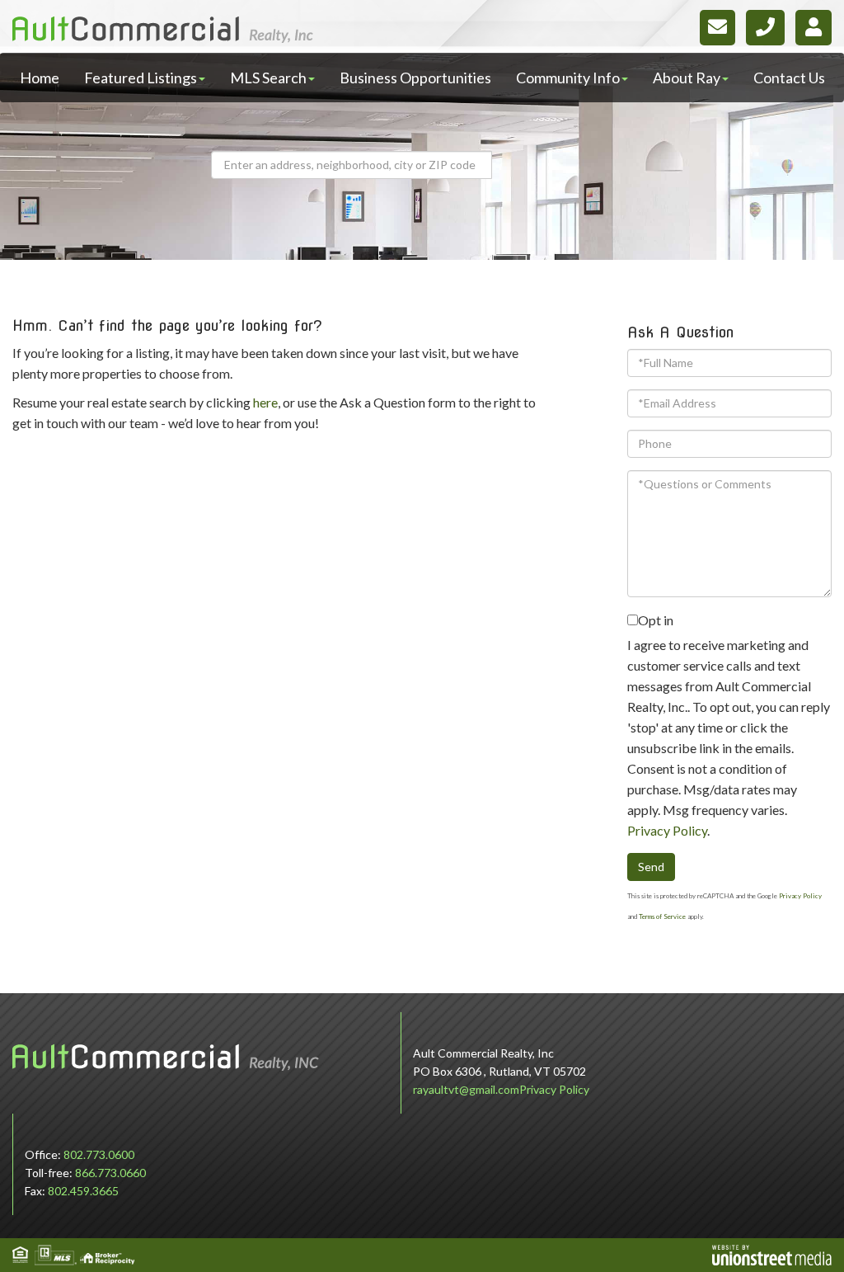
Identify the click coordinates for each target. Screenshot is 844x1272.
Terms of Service (662, 916)
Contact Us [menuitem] (789, 77)
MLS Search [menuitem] (268, 77)
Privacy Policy (667, 830)
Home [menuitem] (39, 77)
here (265, 402)
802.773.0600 (98, 1154)
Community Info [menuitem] (568, 77)
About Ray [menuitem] (686, 77)
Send (651, 867)
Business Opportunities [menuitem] (415, 77)
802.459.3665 (83, 1191)
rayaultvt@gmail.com (466, 1089)
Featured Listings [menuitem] (140, 77)
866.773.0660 (110, 1173)
